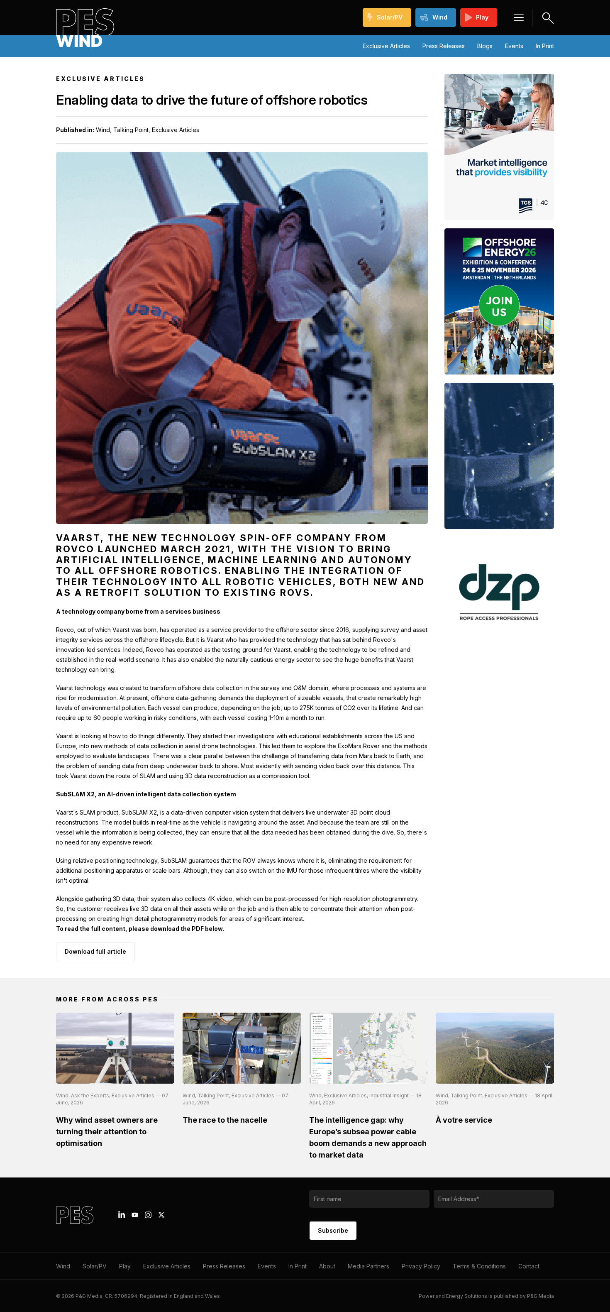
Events (514, 45)
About (327, 1266)
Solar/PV (390, 17)
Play (482, 17)
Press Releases (443, 45)
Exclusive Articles (386, 45)
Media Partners (368, 1266)
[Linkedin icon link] (121, 1215)
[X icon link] (161, 1215)
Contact (528, 1266)
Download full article (95, 951)
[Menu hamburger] (519, 17)
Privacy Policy (421, 1266)
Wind (439, 17)
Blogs (485, 45)
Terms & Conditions (479, 1266)
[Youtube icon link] (135, 1215)
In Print (545, 45)
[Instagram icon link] (148, 1215)
